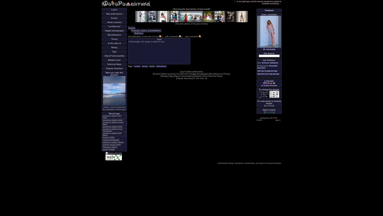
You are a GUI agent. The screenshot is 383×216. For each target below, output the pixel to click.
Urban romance (114, 22)
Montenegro (121, 109)
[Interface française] (274, 83)
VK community (269, 49)
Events (114, 18)
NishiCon (138, 33)
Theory (114, 39)
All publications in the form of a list (144, 36)
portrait (106, 145)
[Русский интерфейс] (265, 83)
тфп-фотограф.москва (267, 71)
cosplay (114, 142)
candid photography (111, 140)
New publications (114, 14)
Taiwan (114, 147)
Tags (114, 52)
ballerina (106, 142)
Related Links (114, 60)
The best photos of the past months (191, 24)
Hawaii (120, 142)
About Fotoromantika (114, 56)
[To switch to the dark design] (264, 94)
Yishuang (106, 147)
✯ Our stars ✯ (114, 43)
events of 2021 (108, 137)
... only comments (190, 36)
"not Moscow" (114, 26)
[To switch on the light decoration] (274, 94)
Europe (145, 66)
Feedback (269, 10)
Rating (114, 47)
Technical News (114, 64)
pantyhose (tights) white (112, 120)
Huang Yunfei (115, 145)
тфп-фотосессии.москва (268, 74)
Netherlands (161, 66)
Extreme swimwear (270, 63)
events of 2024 (108, 149)
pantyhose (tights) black (112, 127)
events (152, 66)
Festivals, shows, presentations (146, 31)
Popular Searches (114, 68)
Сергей (113, 107)
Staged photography (114, 31)
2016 (159, 39)
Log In (114, 10)
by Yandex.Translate (269, 85)
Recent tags (114, 113)
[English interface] (268, 83)
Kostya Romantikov (274, 163)
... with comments (170, 36)
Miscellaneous (114, 35)
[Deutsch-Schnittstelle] (271, 83)
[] (269, 106)
